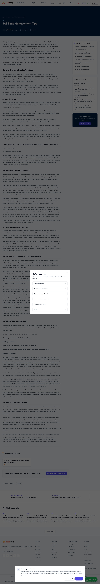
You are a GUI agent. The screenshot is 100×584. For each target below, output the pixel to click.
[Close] (67, 273)
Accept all (79, 579)
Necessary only (69, 579)
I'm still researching (39, 283)
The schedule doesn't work (41, 294)
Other (35, 309)
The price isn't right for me (41, 288)
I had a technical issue (39, 304)
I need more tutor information (41, 299)
